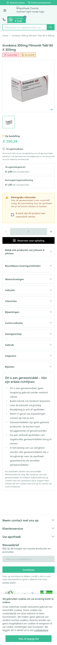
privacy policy (9, 582)
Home (5, 35)
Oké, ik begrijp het (28, 638)
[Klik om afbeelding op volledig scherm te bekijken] (28, 86)
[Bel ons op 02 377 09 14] (3, 19)
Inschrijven (29, 569)
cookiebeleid (41, 630)
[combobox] (24, 27)
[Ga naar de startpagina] (32, 10)
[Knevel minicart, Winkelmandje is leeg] (10, 19)
